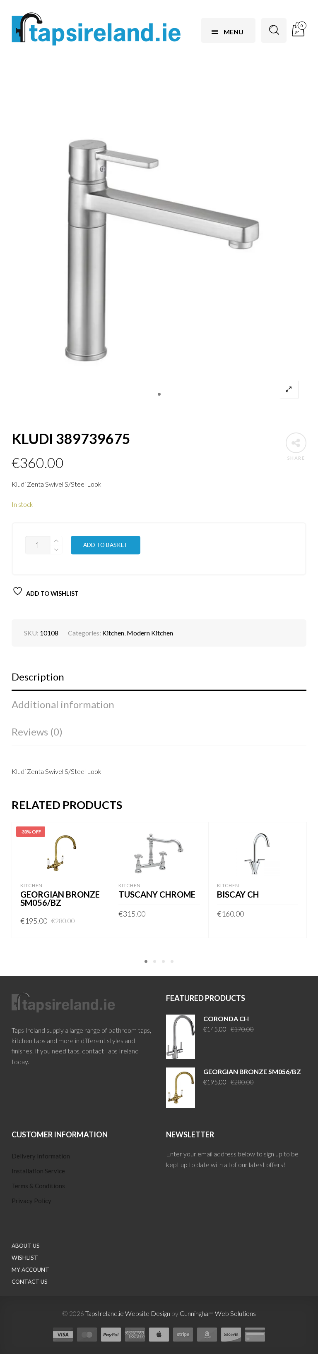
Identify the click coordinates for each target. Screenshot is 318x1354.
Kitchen (113, 633)
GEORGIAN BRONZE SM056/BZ (60, 898)
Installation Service (38, 1171)
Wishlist (25, 1257)
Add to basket (105, 545)
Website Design (147, 1313)
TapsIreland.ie (104, 1313)
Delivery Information (41, 1156)
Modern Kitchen (150, 633)
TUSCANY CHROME (156, 894)
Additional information (63, 704)
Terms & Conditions (38, 1185)
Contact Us (30, 1281)
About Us (26, 1245)
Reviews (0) (37, 731)
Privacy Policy (31, 1200)
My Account (30, 1269)
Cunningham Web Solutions (218, 1313)
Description (38, 676)
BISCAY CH (238, 894)
